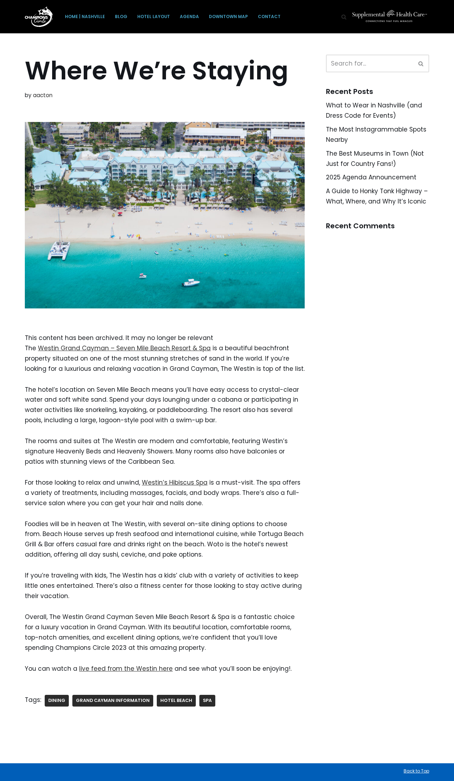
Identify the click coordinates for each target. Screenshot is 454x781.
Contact (269, 16)
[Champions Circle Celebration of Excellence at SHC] (39, 16)
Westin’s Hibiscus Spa (174, 482)
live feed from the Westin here (126, 668)
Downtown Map (228, 16)
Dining (56, 700)
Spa (207, 700)
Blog (121, 16)
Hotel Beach (176, 700)
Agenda (189, 16)
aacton (42, 95)
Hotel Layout (153, 16)
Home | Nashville (85, 16)
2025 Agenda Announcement (371, 177)
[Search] (344, 16)
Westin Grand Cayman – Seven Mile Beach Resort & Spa (124, 348)
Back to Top (416, 771)
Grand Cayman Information (113, 700)
